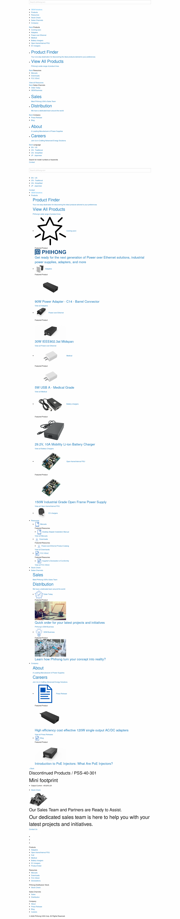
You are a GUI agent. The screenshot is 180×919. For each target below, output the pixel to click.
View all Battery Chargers (44, 448)
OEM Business (36, 90)
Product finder (36, 866)
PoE (32, 855)
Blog (33, 120)
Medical (34, 38)
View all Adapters (41, 305)
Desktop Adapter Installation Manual (55, 532)
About (33, 904)
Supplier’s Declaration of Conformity (55, 561)
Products (34, 12)
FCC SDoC (35, 78)
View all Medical (41, 391)
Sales (33, 894)
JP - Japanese (36, 155)
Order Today (35, 87)
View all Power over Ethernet (45, 346)
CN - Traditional (37, 150)
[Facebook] (32, 836)
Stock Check (36, 17)
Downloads (35, 75)
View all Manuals (41, 536)
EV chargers (35, 46)
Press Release (36, 117)
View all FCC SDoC (42, 565)
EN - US (34, 147)
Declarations (36, 880)
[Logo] (36, 167)
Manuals (34, 73)
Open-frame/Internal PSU (40, 43)
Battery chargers (37, 40)
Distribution (35, 897)
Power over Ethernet (38, 35)
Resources (35, 15)
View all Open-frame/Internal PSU (47, 506)
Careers (34, 912)
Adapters (34, 32)
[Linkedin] (32, 840)
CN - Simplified (36, 153)
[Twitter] (32, 843)
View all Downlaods (42, 549)
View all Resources (36, 82)
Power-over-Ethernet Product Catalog (55, 546)
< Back (31, 768)
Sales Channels (37, 20)
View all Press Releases (44, 734)
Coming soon (36, 30)
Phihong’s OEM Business (44, 626)
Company (34, 23)
